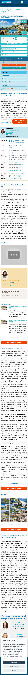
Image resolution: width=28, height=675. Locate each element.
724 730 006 (11, 132)
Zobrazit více (5, 122)
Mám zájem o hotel (20, 121)
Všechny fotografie (14, 524)
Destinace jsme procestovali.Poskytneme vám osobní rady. (14, 617)
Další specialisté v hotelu (15, 170)
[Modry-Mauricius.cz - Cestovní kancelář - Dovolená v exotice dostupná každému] (6, 2)
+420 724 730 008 (19, 628)
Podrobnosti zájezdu (14, 65)
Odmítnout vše (14, 666)
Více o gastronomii (13, 152)
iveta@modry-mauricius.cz (19, 626)
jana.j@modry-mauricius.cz (13, 130)
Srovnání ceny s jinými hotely (14, 68)
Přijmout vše (14, 662)
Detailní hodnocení (19, 142)
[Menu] (25, 2)
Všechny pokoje (14, 337)
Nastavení (14, 670)
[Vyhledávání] (22, 2)
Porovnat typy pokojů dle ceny (15, 43)
